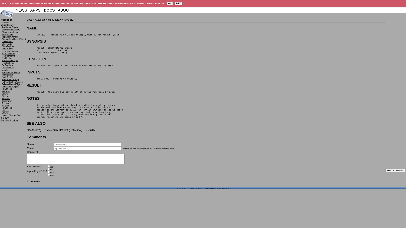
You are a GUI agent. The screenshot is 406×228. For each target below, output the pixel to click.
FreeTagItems (8, 63)
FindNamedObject (10, 56)
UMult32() (64, 130)
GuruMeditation (9, 120)
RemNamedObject (10, 87)
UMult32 (5, 110)
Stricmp (5, 96)
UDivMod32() (50, 130)
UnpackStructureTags (12, 115)
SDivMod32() (33, 130)
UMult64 (5, 113)
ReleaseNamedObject (12, 84)
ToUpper (5, 105)
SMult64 (5, 94)
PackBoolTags (8, 77)
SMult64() (76, 130)
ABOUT (64, 10)
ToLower (5, 103)
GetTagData (7, 65)
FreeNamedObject (10, 60)
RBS (52, 172)
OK (169, 3)
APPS (35, 10)
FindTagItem (7, 58)
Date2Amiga (7, 49)
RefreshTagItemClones (12, 82)
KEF (51, 169)
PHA (52, 175)
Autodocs (40, 19)
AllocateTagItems (10, 32)
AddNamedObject (10, 27)
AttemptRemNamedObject (14, 39)
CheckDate (7, 44)
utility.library (55, 19)
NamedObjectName (11, 72)
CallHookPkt (7, 41)
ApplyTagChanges (10, 37)
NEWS (21, 10)
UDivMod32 (7, 108)
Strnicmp (6, 98)
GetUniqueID (7, 67)
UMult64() (89, 130)
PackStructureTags (10, 79)
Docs (29, 19)
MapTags (6, 70)
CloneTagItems (9, 46)
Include (4, 117)
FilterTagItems (8, 53)
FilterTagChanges (10, 51)
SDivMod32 (7, 89)
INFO (178, 3)
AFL (51, 167)
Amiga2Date (7, 34)
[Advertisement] (396, 65)
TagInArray (7, 101)
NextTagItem (7, 75)
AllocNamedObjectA (11, 29)
